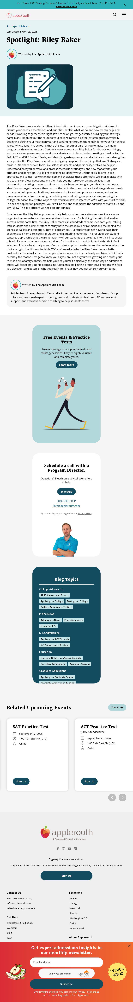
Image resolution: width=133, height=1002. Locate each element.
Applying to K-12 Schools (55, 639)
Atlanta (73, 898)
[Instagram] (64, 849)
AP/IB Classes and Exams (54, 595)
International (77, 928)
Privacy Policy (85, 991)
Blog (9, 932)
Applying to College (52, 601)
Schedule (66, 491)
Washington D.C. (79, 918)
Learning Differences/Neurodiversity (61, 658)
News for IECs (48, 626)
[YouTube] (69, 849)
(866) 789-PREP (66, 501)
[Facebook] (58, 849)
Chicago (74, 903)
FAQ (9, 937)
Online (73, 923)
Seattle (74, 913)
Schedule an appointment (21, 908)
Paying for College (77, 601)
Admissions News (50, 620)
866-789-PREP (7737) (19, 898)
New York (75, 908)
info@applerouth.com (66, 506)
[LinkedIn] (75, 849)
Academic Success (80, 664)
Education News (73, 620)
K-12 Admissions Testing (55, 645)
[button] (112, 797)
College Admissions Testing (56, 607)
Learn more (66, 365)
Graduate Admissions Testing (57, 682)
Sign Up (21, 781)
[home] (18, 14)
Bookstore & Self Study (20, 922)
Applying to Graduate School (57, 677)
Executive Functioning (53, 664)
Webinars (12, 927)
